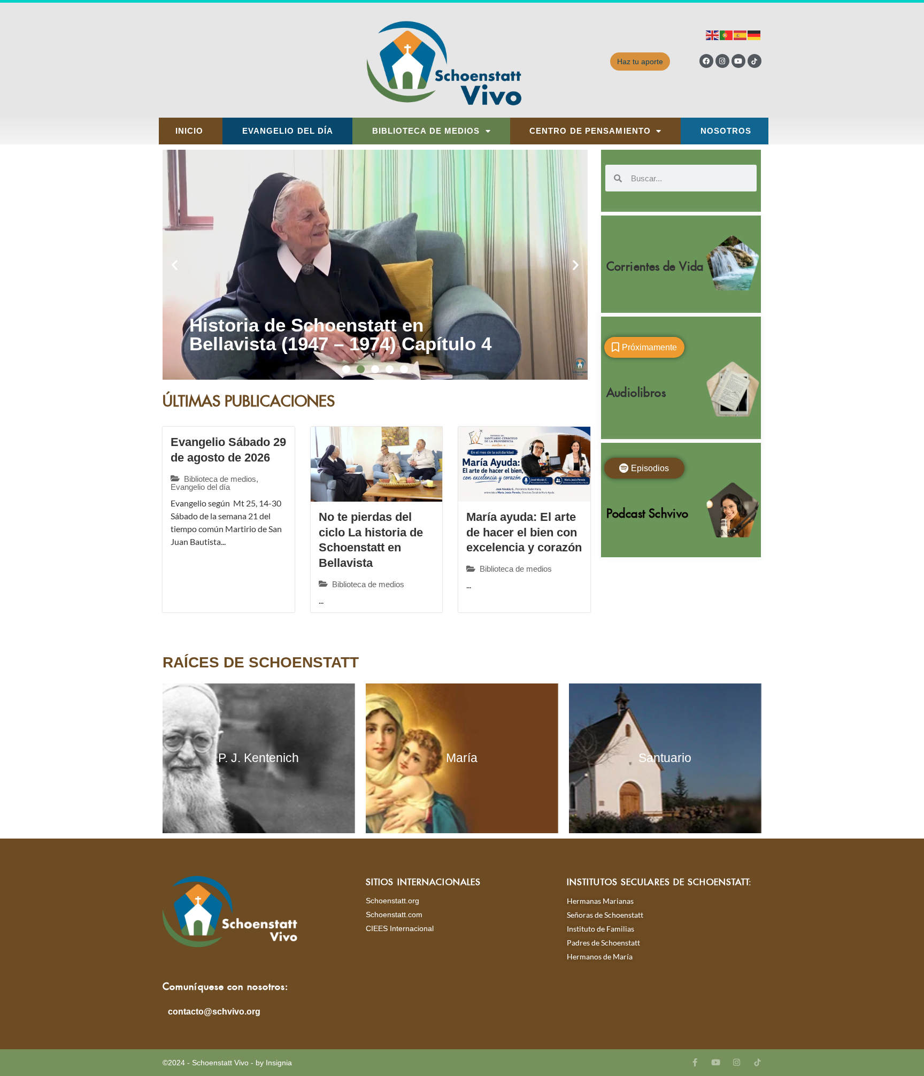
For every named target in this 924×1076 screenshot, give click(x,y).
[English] (713, 34)
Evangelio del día (288, 131)
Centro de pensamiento (590, 131)
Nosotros (726, 131)
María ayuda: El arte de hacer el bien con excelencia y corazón (524, 532)
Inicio (189, 131)
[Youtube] (738, 61)
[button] (174, 265)
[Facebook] (706, 61)
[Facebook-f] (695, 1062)
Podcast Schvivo (647, 511)
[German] (754, 34)
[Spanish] (741, 34)
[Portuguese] (727, 34)
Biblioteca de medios (426, 131)
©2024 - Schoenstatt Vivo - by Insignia (227, 1062)
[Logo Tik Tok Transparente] (754, 61)
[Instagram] (722, 61)
